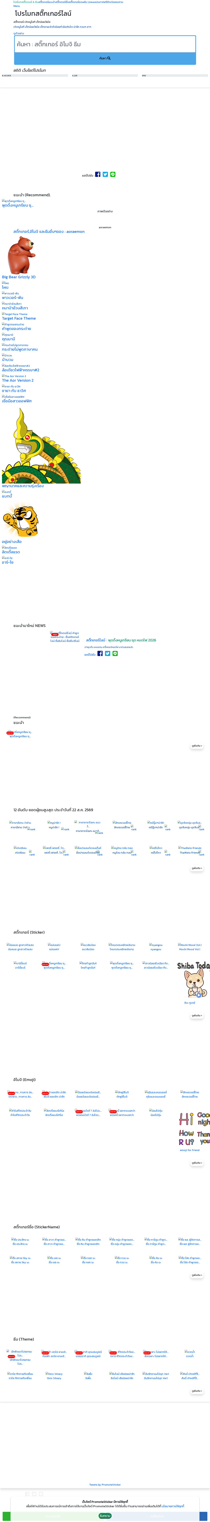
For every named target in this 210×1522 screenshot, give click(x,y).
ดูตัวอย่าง (18, 33)
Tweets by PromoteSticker (105, 1485)
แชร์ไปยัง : (90, 654)
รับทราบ (105, 1515)
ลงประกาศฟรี (100, 2)
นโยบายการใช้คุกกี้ (173, 1506)
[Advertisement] (105, 116)
